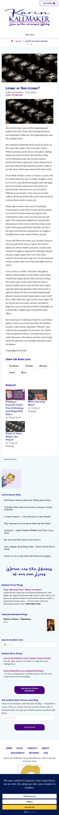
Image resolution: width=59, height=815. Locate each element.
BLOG (20, 748)
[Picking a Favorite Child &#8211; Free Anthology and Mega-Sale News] (15, 394)
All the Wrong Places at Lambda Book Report (23, 671)
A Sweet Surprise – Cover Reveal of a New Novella (27, 516)
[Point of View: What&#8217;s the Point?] (15, 426)
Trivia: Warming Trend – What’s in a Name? (22, 590)
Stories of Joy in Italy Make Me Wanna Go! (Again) (27, 556)
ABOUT (45, 748)
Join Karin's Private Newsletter (29, 689)
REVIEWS (34, 753)
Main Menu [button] (30, 35)
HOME (9, 748)
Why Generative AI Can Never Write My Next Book (27, 523)
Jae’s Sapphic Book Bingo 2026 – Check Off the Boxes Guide (29, 548)
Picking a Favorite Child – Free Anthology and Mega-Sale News (15, 408)
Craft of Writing (14, 95)
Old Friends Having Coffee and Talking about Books (27, 500)
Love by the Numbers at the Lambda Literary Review (27, 658)
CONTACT (32, 748)
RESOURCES (18, 753)
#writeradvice (10, 459)
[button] (49, 3)
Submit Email (29, 727)
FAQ (46, 753)
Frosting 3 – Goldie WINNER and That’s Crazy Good (29, 531)
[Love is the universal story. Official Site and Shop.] (29, 17)
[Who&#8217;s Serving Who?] (37, 394)
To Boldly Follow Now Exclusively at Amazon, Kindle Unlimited (28, 508)
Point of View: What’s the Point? (14, 436)
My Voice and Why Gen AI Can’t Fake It (22, 540)
